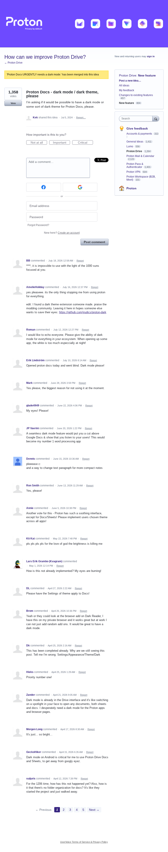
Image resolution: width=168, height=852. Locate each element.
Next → (94, 809)
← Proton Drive (13, 62)
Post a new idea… (130, 80)
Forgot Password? (38, 225)
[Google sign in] (80, 187)
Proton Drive (127, 75)
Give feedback (137, 128)
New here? (62, 232)
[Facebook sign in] (43, 187)
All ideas (124, 85)
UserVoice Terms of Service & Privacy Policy (84, 842)
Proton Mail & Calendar (140, 156)
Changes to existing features (136, 95)
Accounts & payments (139, 133)
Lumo (130, 146)
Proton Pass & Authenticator (134, 165)
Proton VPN (133, 171)
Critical (85, 143)
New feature (147, 75)
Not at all (39, 143)
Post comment (94, 242)
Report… (81, 117)
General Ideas (135, 141)
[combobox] (136, 118)
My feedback (126, 90)
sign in (151, 56)
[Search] (155, 118)
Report (80, 260)
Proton (131, 188)
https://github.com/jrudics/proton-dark (82, 312)
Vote (13, 103)
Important (61, 143)
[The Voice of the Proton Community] (84, 23)
